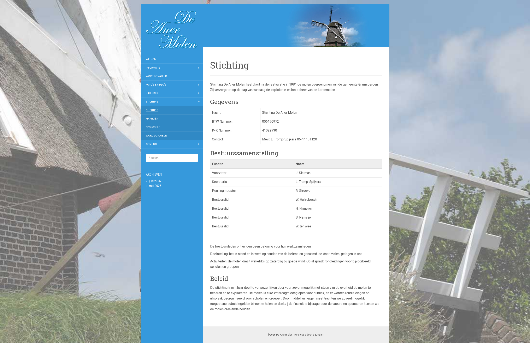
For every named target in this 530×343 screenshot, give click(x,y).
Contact (151, 144)
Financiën (152, 118)
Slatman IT (318, 334)
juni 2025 (155, 181)
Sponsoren (153, 127)
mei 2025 (155, 185)
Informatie (153, 67)
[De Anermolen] (172, 29)
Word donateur (156, 76)
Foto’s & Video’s (156, 84)
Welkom (151, 59)
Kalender (152, 93)
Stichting (152, 101)
